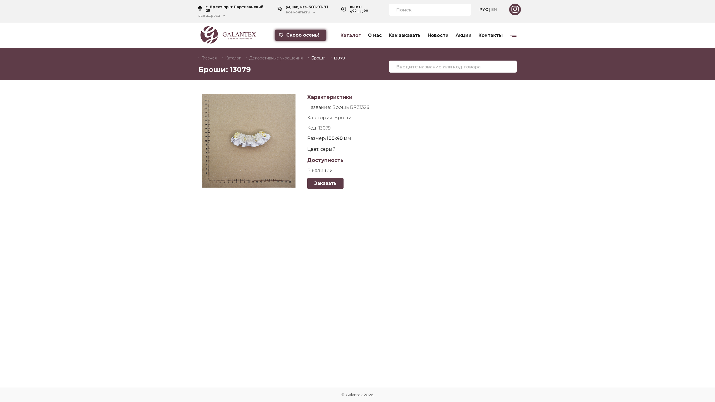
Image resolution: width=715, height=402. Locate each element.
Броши (318, 58)
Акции (463, 35)
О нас (375, 35)
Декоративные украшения (276, 58)
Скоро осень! (302, 35)
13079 (339, 58)
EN (494, 9)
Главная (209, 58)
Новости (438, 35)
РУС (484, 9)
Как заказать (405, 35)
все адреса (209, 15)
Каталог (350, 35)
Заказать (325, 183)
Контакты (490, 35)
